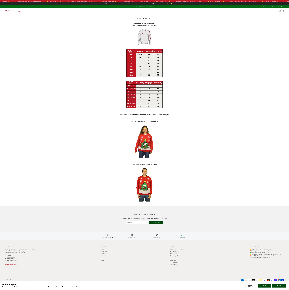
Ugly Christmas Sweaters (13, 279)
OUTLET (165, 11)
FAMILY (143, 11)
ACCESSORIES (151, 11)
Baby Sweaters (174, 262)
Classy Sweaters (174, 260)
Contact (282, 6)
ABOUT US (172, 11)
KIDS (137, 11)
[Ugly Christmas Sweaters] (13, 11)
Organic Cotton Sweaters (176, 249)
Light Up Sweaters (174, 251)
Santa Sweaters (174, 269)
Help (279, 6)
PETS (159, 11)
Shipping (265, 6)
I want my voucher (156, 222)
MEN (132, 11)
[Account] (280, 11)
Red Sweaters (173, 264)
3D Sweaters (173, 258)
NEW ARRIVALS (117, 11)
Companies (274, 6)
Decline (279, 285)
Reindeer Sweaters (175, 267)
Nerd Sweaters (173, 253)
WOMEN (126, 11)
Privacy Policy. (75, 287)
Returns (269, 6)
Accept (264, 285)
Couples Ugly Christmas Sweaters (179, 256)
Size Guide (104, 256)
